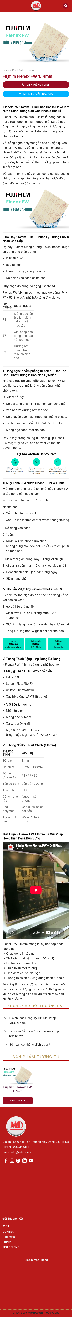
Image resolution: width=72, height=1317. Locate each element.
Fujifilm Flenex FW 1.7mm (17, 1088)
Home (6, 70)
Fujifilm (31, 70)
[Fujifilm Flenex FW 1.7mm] (18, 1075)
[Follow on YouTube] (31, 1161)
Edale (6, 1226)
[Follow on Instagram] (12, 1161)
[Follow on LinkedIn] (24, 1161)
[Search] (65, 6)
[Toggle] (6, 1018)
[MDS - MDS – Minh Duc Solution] (36, 6)
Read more (17, 1100)
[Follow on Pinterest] (18, 1161)
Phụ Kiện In (18, 70)
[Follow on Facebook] (6, 1161)
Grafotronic (11, 1247)
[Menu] (5, 6)
